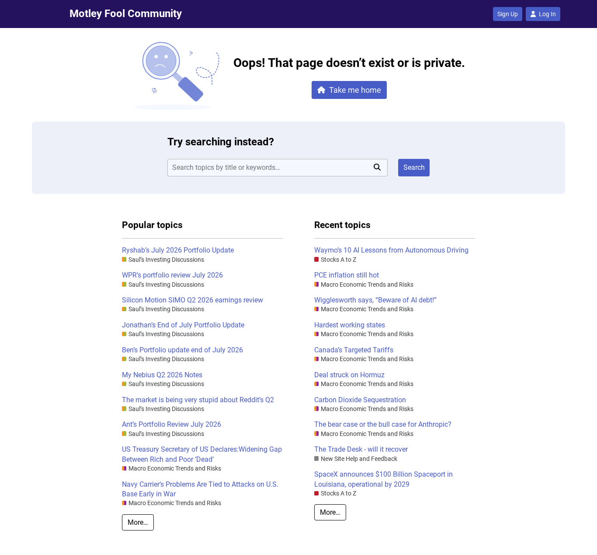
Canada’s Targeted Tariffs (353, 350)
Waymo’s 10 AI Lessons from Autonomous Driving (391, 250)
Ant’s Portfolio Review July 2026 (171, 424)
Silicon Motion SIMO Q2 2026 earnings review (192, 300)
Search (414, 167)
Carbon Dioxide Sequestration (360, 400)
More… (138, 522)
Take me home (355, 90)
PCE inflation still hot (346, 275)
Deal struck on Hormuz (349, 375)
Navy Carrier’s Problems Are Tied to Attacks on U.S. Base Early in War (200, 489)
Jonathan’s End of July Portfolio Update (183, 325)
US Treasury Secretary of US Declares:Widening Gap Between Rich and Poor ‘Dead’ (202, 454)
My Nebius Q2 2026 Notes (162, 375)
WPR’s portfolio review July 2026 (172, 275)
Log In (547, 14)
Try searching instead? (220, 142)
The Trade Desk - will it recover (361, 449)
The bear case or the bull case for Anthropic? (382, 424)
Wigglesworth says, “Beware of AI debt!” (375, 300)
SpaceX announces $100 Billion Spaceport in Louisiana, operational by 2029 (383, 479)
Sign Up (507, 14)
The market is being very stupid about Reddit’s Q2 (198, 400)
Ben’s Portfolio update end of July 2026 (182, 350)
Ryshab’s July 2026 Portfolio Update (178, 250)
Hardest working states (349, 325)
